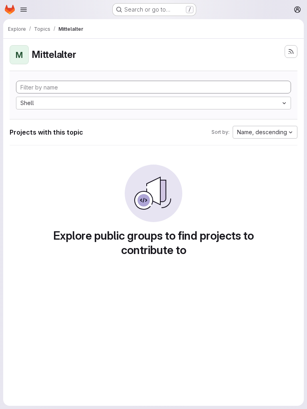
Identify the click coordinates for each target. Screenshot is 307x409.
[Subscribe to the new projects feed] (291, 51)
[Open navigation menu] (23, 9)
